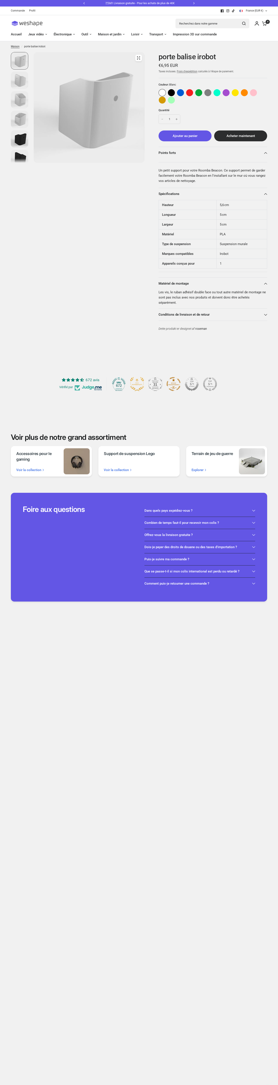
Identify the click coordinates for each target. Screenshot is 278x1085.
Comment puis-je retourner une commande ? (176, 583)
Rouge (189, 92)
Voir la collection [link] (28, 470)
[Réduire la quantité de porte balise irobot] (162, 119)
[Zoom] (138, 58)
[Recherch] (243, 23)
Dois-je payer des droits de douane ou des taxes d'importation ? (190, 547)
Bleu (180, 92)
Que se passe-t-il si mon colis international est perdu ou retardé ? (191, 571)
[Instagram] (228, 11)
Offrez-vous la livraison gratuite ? (168, 535)
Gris (207, 92)
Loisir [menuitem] (135, 34)
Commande (18, 10)
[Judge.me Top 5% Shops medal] (192, 384)
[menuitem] (19, 11)
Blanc (162, 92)
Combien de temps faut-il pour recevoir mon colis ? (181, 523)
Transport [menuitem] (156, 34)
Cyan (216, 92)
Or (162, 100)
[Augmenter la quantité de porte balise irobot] (176, 119)
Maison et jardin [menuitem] (109, 34)
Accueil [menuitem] (16, 34)
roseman (201, 329)
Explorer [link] (198, 470)
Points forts (167, 153)
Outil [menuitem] (84, 34)
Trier (171, 92)
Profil (32, 10)
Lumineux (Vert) (171, 100)
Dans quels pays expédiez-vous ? (168, 511)
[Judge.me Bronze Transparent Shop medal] (173, 384)
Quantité (164, 110)
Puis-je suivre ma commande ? (166, 559)
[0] (263, 23)
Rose (253, 92)
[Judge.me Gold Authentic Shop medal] (137, 384)
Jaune (235, 92)
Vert (198, 92)
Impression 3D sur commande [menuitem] (195, 34)
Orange (244, 92)
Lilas (226, 92)
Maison (15, 46)
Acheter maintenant (241, 136)
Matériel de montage (174, 283)
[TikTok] (233, 11)
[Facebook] (222, 11)
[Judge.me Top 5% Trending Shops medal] (210, 384)
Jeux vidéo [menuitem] (36, 34)
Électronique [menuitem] (63, 34)
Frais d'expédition (187, 71)
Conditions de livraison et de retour (184, 315)
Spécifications (169, 194)
